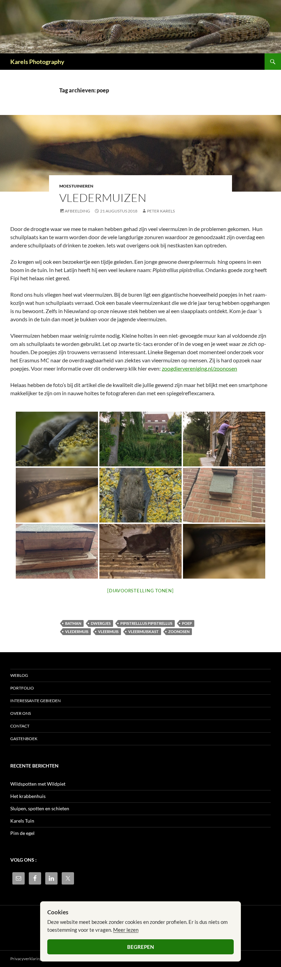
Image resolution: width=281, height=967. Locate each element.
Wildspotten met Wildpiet (37, 784)
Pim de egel (22, 833)
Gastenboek (23, 738)
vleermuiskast (143, 631)
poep (187, 623)
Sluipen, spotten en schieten (39, 808)
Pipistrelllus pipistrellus (146, 623)
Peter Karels (161, 211)
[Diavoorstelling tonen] (140, 590)
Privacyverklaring (26, 958)
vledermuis (76, 631)
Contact (19, 726)
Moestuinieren (76, 186)
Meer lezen (125, 930)
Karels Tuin (22, 821)
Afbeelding (77, 211)
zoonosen (179, 631)
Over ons (20, 713)
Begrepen (140, 947)
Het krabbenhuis (28, 796)
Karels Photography (37, 61)
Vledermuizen (102, 198)
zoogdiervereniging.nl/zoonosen (199, 368)
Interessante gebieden (35, 700)
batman (73, 623)
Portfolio (22, 688)
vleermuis (108, 631)
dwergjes (101, 623)
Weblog (19, 675)
